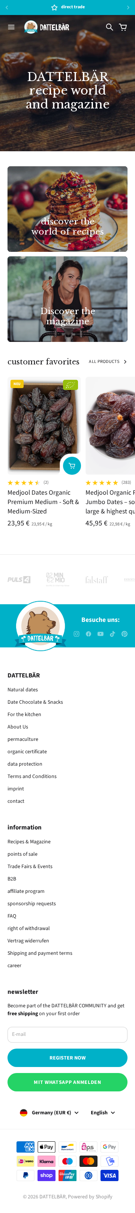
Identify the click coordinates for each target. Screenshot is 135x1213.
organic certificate (27, 751)
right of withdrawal (29, 928)
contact (16, 801)
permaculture (23, 739)
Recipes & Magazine (29, 842)
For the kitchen (24, 714)
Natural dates (23, 690)
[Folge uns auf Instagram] (77, 634)
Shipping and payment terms (40, 953)
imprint (16, 789)
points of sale (23, 854)
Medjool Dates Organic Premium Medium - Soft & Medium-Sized (43, 502)
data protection (25, 764)
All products (104, 361)
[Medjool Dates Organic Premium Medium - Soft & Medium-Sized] (44, 426)
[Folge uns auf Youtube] (101, 634)
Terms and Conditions (32, 776)
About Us (18, 727)
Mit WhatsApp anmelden (67, 1082)
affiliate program (26, 891)
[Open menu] (11, 27)
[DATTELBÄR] (46, 27)
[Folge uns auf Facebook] (89, 634)
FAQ (12, 916)
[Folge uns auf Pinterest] (125, 634)
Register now (68, 1058)
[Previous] (14, 7)
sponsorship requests (32, 903)
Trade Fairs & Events (30, 866)
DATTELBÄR (52, 1197)
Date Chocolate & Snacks (35, 702)
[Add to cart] (72, 466)
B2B (12, 879)
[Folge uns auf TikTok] (113, 634)
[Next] (128, 7)
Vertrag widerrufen (28, 941)
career (14, 965)
